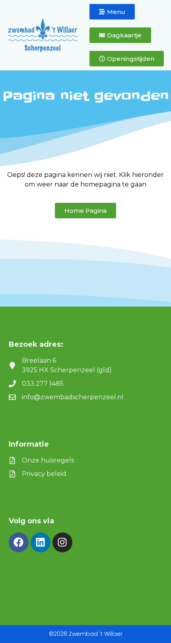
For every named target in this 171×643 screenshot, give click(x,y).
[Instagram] (62, 542)
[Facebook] (19, 542)
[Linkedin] (41, 542)
